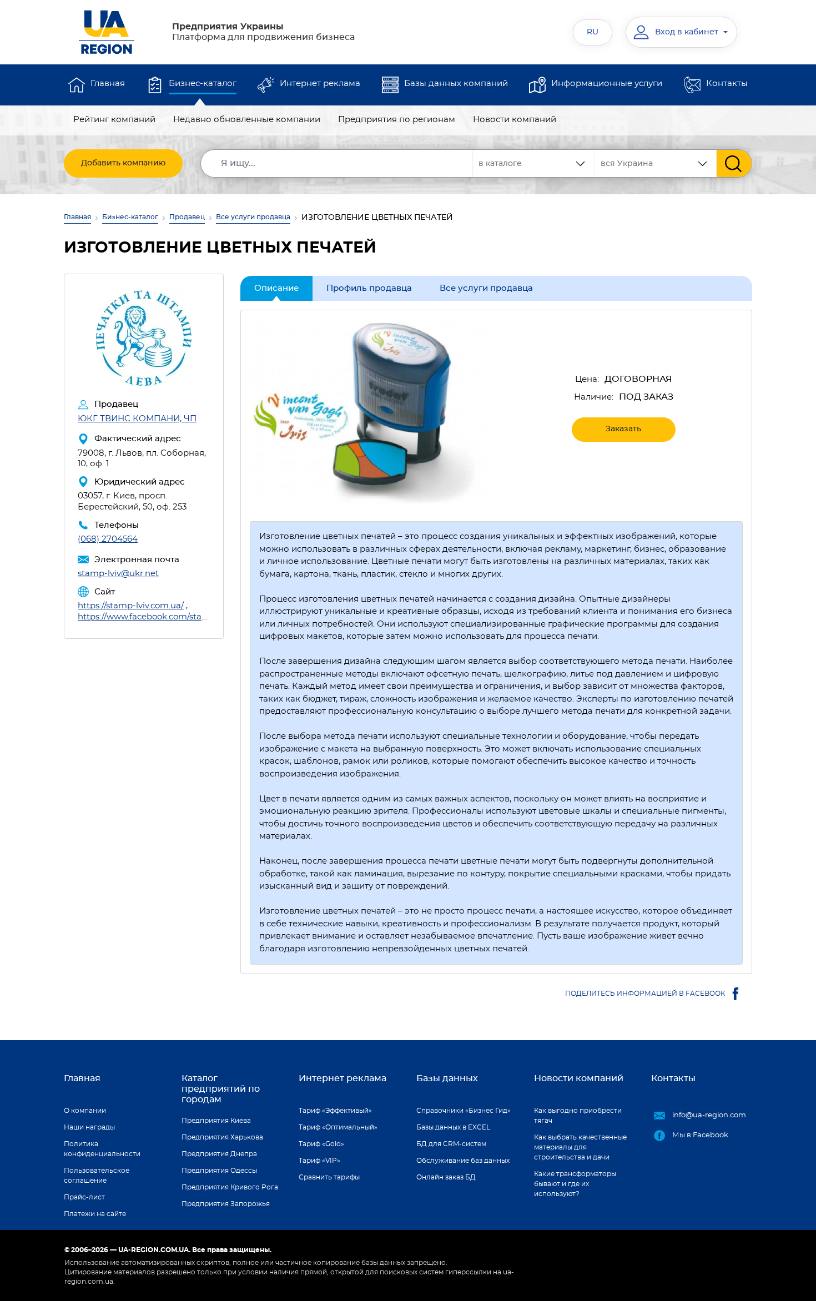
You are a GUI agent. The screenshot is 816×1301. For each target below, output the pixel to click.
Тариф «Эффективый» (335, 1110)
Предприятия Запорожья (226, 1204)
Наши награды (89, 1127)
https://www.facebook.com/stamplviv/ (155, 617)
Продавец (187, 217)
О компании (85, 1110)
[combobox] (656, 163)
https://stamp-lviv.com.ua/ (131, 606)
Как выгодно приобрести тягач (578, 1115)
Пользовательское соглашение (96, 1175)
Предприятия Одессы (219, 1170)
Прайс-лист (84, 1197)
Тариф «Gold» (321, 1144)
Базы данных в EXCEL (453, 1127)
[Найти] (734, 163)
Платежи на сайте (95, 1214)
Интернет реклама (320, 83)
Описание (276, 288)
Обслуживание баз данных (463, 1160)
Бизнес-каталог (202, 83)
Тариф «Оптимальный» (338, 1127)
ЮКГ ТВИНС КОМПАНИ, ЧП (137, 419)
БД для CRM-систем (451, 1144)
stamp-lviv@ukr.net (118, 573)
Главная (107, 83)
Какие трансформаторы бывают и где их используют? (575, 1184)
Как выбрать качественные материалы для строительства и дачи (580, 1147)
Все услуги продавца (253, 217)
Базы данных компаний (456, 83)
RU (592, 32)
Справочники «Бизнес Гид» (463, 1110)
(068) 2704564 (108, 539)
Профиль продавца (369, 288)
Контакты (727, 83)
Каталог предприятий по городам (221, 1089)
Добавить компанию (123, 163)
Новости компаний (514, 119)
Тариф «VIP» (319, 1160)
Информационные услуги (606, 83)
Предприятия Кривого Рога (230, 1187)
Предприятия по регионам (396, 119)
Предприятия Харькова (222, 1137)
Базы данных (447, 1078)
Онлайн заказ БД (446, 1177)
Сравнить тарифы (329, 1177)
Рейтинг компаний (114, 119)
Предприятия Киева (216, 1120)
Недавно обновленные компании (246, 119)
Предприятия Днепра (219, 1154)
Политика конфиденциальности (102, 1149)
